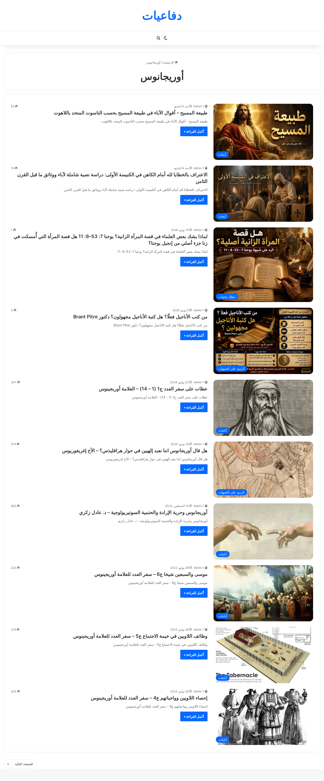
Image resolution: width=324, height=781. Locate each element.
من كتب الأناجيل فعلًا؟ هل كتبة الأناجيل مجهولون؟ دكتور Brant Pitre (140, 317)
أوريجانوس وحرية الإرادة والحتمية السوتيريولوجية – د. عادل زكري (143, 512)
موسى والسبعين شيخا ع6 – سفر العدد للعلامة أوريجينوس (151, 574)
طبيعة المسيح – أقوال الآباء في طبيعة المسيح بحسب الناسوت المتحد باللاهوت (131, 113)
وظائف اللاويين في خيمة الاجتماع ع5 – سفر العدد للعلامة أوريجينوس (140, 636)
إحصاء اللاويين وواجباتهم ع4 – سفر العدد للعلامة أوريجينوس (149, 698)
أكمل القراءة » (194, 131)
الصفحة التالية (24, 764)
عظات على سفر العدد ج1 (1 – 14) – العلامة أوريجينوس (153, 389)
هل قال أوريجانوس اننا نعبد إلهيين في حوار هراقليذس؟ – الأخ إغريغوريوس (135, 450)
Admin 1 (199, 106)
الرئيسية (169, 62)
